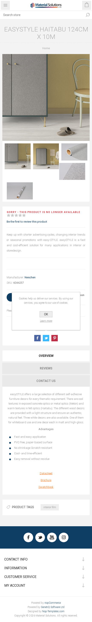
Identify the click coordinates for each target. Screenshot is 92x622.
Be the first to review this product (27, 221)
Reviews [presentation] (46, 368)
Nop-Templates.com (53, 611)
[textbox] (41, 15)
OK (46, 314)
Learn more (46, 320)
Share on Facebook (37, 338)
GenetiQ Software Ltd (52, 607)
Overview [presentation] (46, 355)
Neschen (30, 277)
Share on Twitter (46, 338)
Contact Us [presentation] (46, 381)
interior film (49, 507)
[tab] (46, 356)
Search (87, 15)
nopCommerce (53, 602)
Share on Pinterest (54, 338)
